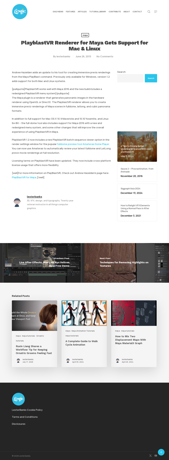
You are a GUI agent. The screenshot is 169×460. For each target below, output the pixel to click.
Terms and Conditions (25, 416)
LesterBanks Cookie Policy (27, 409)
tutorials (20, 340)
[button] (155, 11)
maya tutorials (28, 336)
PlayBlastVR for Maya (24, 177)
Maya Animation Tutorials (83, 331)
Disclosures (18, 423)
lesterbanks (63, 56)
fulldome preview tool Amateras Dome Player (83, 144)
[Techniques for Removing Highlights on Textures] (126, 263)
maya (85, 35)
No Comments (105, 56)
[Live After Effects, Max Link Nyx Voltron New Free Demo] (42, 263)
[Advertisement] (137, 106)
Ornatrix (40, 336)
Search (121, 71)
